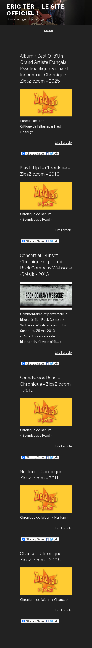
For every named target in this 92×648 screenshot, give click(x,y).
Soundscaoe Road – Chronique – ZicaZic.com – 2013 (45, 384)
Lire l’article (63, 143)
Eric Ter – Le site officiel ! (36, 10)
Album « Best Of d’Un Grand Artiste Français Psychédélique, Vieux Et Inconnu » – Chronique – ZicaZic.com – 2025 (44, 68)
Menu (48, 31)
